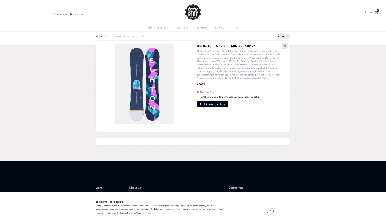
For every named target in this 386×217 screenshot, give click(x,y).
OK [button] (270, 210)
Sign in (370, 12)
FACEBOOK (78, 14)
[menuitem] (149, 27)
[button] (364, 12)
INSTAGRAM (62, 14)
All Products (101, 36)
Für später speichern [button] (214, 104)
